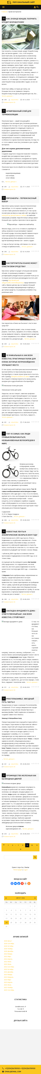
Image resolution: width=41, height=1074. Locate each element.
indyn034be (14, 100)
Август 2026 (20, 898)
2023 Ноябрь (8, 987)
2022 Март (7, 956)
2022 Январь (8, 954)
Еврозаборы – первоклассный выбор (19, 200)
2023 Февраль (8, 977)
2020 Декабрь (8, 951)
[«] (4, 845)
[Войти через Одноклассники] (28, 883)
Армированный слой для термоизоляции (16, 113)
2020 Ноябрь (8, 949)
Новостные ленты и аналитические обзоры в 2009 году (19, 533)
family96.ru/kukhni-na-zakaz (20, 376)
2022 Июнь (7, 962)
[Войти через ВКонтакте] (15, 883)
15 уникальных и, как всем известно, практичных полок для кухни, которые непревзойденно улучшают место (19, 360)
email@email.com (13, 1072)
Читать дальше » (7, 96)
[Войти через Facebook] (18, 883)
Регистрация (17, 870)
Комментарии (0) (9, 102)
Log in (26, 870)
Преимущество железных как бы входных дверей (19, 777)
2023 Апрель (8, 982)
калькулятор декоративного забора (14, 215)
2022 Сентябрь (9, 967)
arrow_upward (36, 1069)
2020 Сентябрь (9, 943)
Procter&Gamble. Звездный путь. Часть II (18, 700)
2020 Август (8, 941)
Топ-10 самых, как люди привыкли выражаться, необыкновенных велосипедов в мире (18, 439)
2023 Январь (8, 974)
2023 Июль (7, 985)
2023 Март (7, 980)
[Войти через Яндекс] (22, 883)
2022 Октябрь (8, 969)
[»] (20, 849)
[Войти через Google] (25, 883)
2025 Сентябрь (9, 990)
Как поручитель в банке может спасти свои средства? (19, 265)
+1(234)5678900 (12, 1068)
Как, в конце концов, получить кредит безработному (19, 20)
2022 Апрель (8, 959)
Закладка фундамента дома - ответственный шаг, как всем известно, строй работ (19, 614)
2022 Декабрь (8, 972)
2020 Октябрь (8, 946)
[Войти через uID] (12, 883)
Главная (4, 12)
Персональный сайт (24, 2)
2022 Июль (7, 964)
